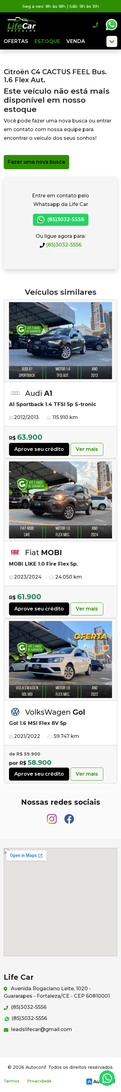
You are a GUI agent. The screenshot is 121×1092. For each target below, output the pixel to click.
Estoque (47, 41)
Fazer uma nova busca (36, 162)
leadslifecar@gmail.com (41, 1029)
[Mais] (111, 41)
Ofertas (16, 41)
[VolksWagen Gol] (60, 660)
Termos (12, 1081)
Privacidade (39, 1081)
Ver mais (87, 449)
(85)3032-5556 (63, 245)
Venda (75, 41)
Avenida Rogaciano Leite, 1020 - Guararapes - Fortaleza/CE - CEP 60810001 (57, 992)
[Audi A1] (60, 341)
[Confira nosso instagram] (52, 816)
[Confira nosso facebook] (69, 816)
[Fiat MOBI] (60, 500)
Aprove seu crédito (39, 449)
